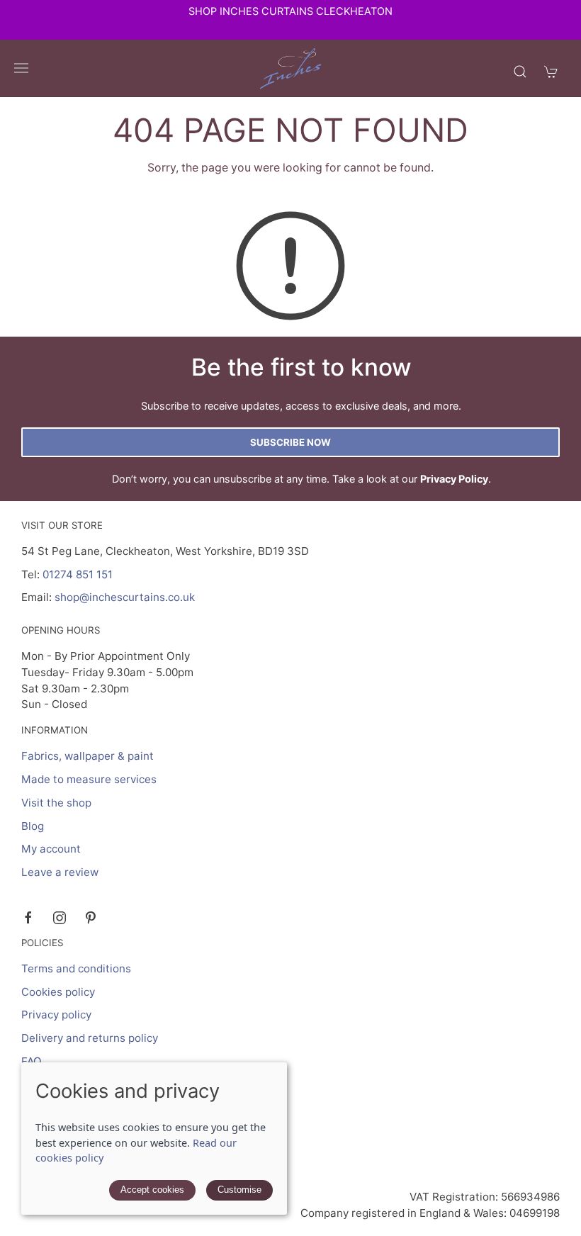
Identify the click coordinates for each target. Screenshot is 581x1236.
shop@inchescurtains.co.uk (125, 597)
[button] (21, 68)
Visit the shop (56, 802)
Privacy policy (56, 1014)
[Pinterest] (91, 918)
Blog (32, 826)
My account (51, 848)
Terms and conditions (76, 968)
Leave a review (59, 872)
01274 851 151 (78, 574)
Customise (239, 1189)
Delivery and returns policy (89, 1038)
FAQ (31, 1061)
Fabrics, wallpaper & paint (87, 756)
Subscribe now (290, 442)
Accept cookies (152, 1189)
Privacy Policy (454, 479)
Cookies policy (58, 992)
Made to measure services (89, 779)
